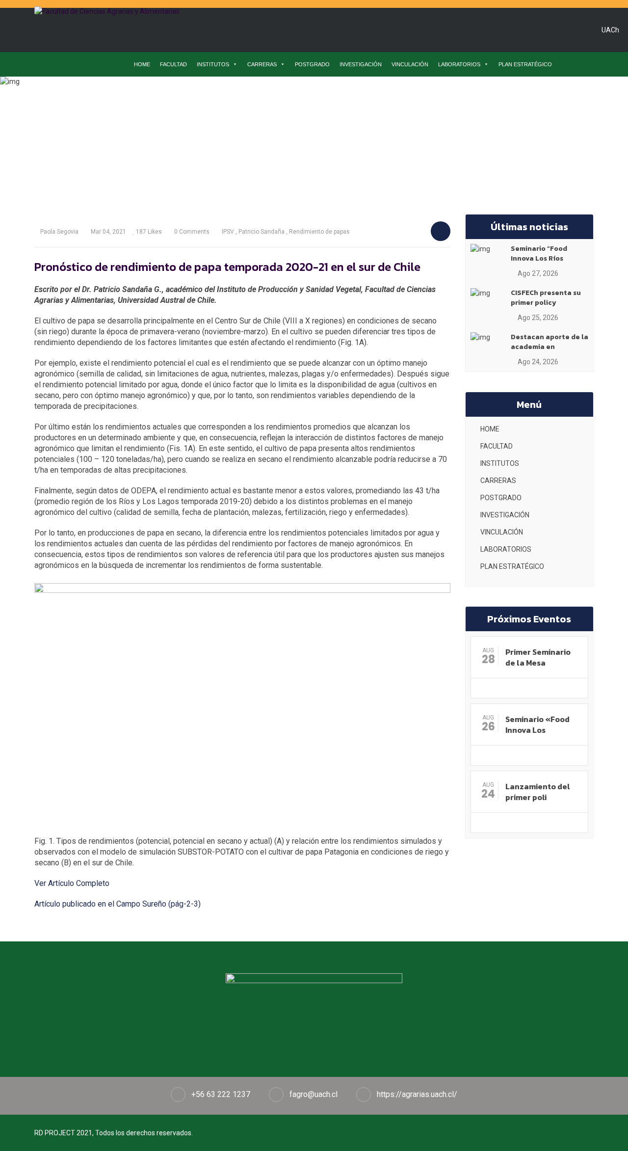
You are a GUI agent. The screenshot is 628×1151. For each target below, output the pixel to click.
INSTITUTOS (213, 64)
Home (123, 125)
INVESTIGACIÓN (361, 64)
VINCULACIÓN (410, 64)
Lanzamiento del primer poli (537, 791)
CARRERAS (262, 64)
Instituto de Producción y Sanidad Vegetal (212, 125)
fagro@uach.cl (313, 1094)
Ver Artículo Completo (71, 883)
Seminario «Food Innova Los (537, 724)
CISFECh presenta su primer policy (546, 298)
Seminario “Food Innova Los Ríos (539, 253)
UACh (610, 30)
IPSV (228, 231)
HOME (142, 64)
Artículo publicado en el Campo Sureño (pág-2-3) (117, 904)
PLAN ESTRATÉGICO (525, 64)
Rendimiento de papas (319, 231)
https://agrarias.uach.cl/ (417, 1094)
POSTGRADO (312, 64)
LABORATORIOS (459, 64)
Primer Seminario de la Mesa (538, 657)
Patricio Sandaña (261, 231)
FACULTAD (173, 64)
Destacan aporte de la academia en (549, 342)
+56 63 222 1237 (220, 1094)
